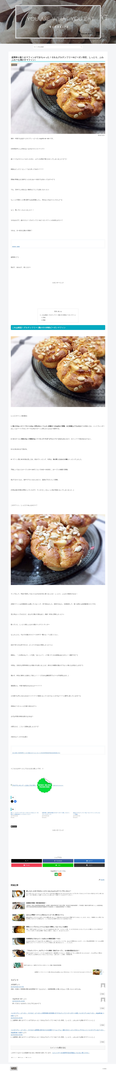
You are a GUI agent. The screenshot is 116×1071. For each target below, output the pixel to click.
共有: (44, 317)
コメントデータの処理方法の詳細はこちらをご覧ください (70, 1053)
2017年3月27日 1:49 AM (18, 1001)
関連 (44, 320)
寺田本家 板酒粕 (16, 246)
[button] (81, 47)
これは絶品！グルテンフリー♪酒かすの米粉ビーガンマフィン (58, 315)
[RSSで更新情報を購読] (59, 874)
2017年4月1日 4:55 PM (16, 1018)
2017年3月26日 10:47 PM (17, 986)
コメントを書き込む (58, 1048)
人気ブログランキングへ (58, 785)
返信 (103, 994)
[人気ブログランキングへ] (44, 785)
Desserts (14, 826)
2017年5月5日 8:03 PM (16, 1034)
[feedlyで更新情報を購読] (56, 874)
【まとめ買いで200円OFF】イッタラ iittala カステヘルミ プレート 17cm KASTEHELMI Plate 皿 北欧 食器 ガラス (36, 752)
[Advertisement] (58, 295)
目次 (55, 311)
